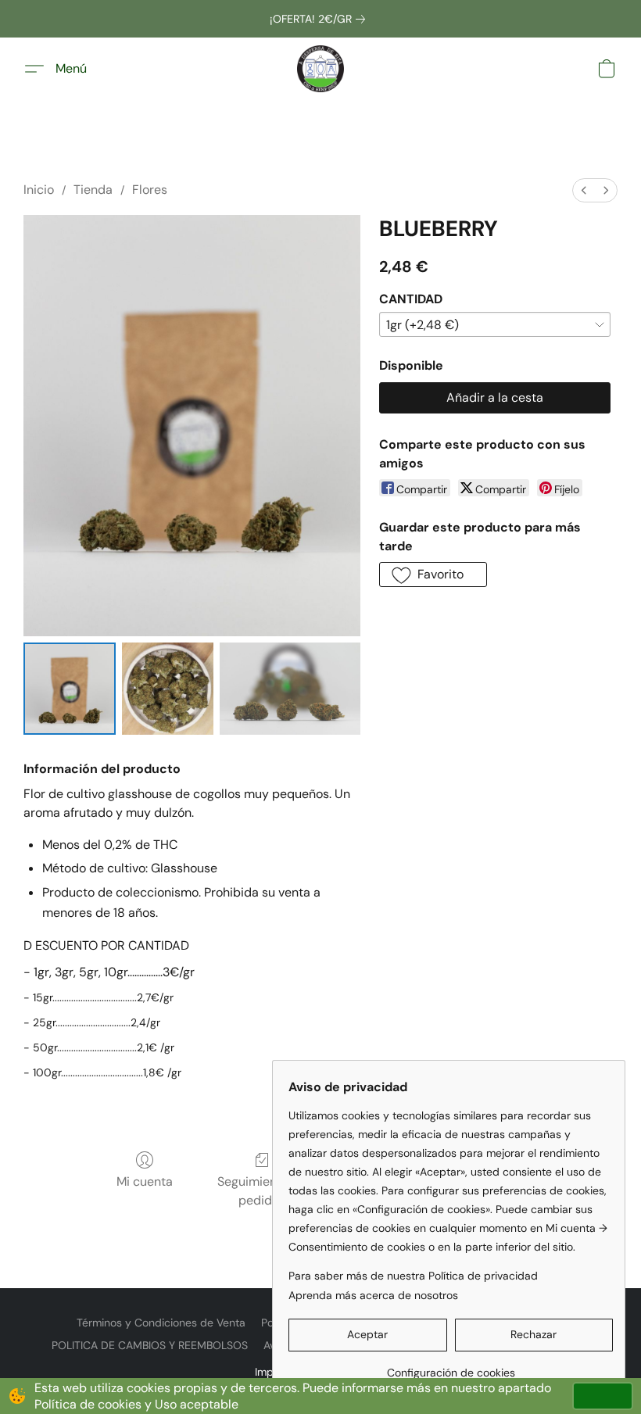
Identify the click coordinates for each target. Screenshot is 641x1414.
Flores (149, 189)
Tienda (93, 189)
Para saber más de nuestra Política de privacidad (413, 1276)
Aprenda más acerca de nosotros (373, 1295)
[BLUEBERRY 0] (69, 689)
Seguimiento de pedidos (261, 1190)
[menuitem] (584, 190)
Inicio (38, 189)
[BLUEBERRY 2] (290, 689)
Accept (603, 1395)
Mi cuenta (144, 1181)
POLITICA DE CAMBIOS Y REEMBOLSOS (150, 1345)
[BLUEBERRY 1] (168, 689)
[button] (320, 68)
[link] (320, 18)
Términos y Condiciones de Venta (161, 1323)
